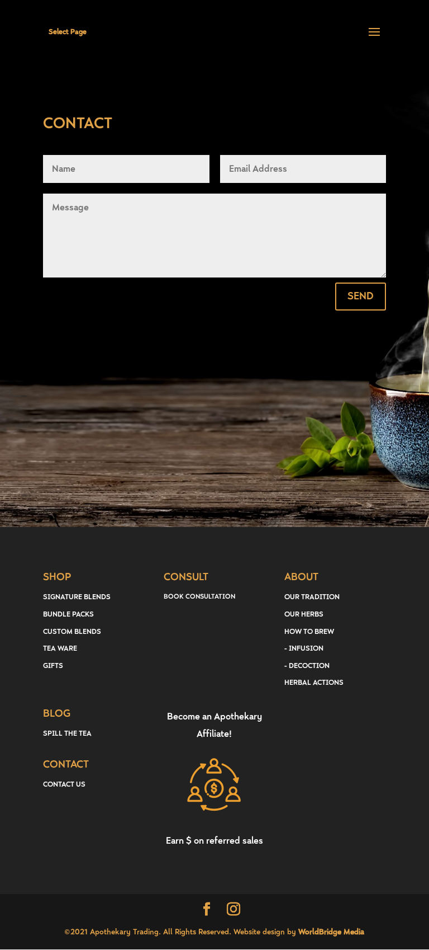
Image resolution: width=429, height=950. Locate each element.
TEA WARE (60, 648)
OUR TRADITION (312, 597)
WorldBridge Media (331, 932)
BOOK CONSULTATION (199, 596)
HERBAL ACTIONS (314, 682)
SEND (360, 296)
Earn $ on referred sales (214, 841)
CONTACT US (64, 784)
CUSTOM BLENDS (72, 632)
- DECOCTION (307, 666)
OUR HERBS (303, 614)
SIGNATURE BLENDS (77, 597)
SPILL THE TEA (67, 733)
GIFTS (53, 666)
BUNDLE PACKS (68, 614)
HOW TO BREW (309, 632)
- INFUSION (303, 648)
